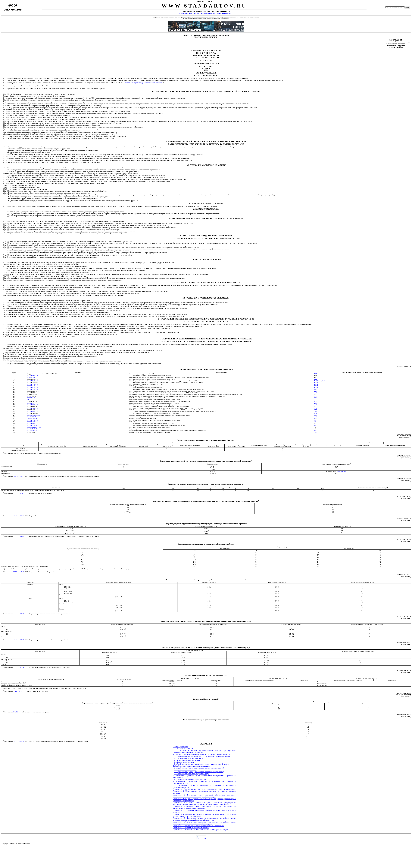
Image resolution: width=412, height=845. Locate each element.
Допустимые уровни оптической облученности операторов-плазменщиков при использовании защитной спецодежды (204, 796)
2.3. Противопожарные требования (187, 760)
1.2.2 (315, 379)
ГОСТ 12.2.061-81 (32, 425)
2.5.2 (315, 406)
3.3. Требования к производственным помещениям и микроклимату (199, 772)
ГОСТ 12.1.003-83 (32, 384)
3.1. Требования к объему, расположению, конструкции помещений (199, 768)
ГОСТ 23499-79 (32, 430)
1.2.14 (316, 384)
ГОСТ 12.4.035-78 (32, 411)
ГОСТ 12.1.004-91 (32, 398)
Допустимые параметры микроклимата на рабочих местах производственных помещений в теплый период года (204, 823)
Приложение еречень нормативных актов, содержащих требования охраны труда (204, 789)
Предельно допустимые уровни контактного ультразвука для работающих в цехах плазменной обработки (204, 807)
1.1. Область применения (183, 749)
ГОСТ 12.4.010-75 (32, 408)
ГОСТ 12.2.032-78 (32, 420)
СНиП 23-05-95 (31, 417)
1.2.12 (316, 381)
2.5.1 (315, 405)
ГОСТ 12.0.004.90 (32, 375)
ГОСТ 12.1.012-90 (32, 387)
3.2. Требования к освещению (185, 770)
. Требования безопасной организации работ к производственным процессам (201, 754)
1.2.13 (316, 382)
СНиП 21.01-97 (31, 403)
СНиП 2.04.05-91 (32, 418)
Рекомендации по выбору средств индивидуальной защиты (206, 830)
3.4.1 (327, 381)
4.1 (315, 420)
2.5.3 (315, 410)
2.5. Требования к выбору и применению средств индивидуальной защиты (201, 764)
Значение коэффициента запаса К (197, 828)
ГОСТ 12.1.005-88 (32, 381)
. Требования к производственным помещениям (191, 766)
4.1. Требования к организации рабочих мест (190, 779)
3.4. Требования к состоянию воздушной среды (191, 774)
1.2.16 (316, 387)
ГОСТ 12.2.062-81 (32, 423)
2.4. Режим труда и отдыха (184, 762)
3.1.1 (315, 415)
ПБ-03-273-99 (31, 377)
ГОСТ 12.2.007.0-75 (33, 389)
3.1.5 (315, 430)
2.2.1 (315, 389)
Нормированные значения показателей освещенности (204, 826)
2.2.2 (315, 394)
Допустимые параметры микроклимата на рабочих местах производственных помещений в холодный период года (204, 819)
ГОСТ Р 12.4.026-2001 (34, 427)
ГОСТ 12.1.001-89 (32, 386)
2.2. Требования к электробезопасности (188, 758)
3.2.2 (315, 417)
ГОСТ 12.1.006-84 (18, 476)
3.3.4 (323, 381)
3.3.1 (320, 381)
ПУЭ (28, 399)
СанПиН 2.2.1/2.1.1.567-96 (35, 415)
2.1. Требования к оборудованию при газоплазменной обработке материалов (202, 756)
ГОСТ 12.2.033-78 (32, 422)
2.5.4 (315, 411)
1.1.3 (315, 374)
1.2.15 (316, 386)
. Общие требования (180, 747)
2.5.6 (315, 413)
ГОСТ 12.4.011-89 (32, 405)
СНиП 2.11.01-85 (32, 429)
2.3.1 (315, 396)
